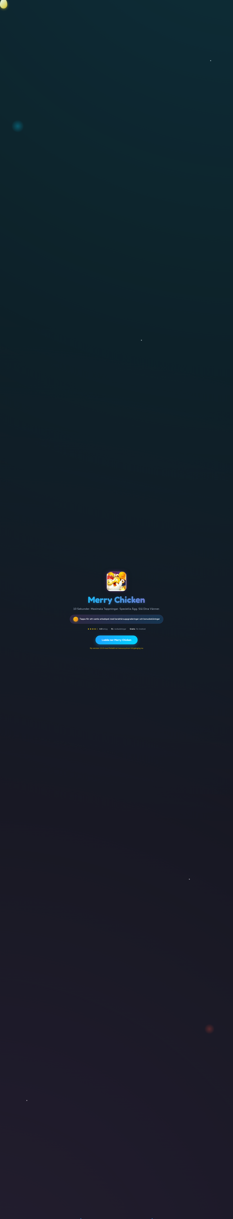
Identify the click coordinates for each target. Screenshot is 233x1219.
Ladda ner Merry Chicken (116, 639)
